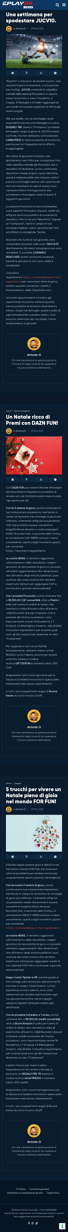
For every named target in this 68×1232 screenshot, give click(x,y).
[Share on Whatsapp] (41, 73)
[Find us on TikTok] (37, 1223)
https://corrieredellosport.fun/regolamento (33, 928)
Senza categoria (22, 411)
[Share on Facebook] (12, 73)
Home (9, 411)
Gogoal (17, 783)
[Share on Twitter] (27, 73)
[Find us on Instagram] (33, 1223)
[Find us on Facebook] (29, 1223)
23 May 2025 (37, 28)
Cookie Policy (53, 1193)
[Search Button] (57, 5)
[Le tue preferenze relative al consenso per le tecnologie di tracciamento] (62, 1226)
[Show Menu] (64, 5)
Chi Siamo (21, 1189)
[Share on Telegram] (55, 73)
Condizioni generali (39, 1189)
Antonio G (21, 28)
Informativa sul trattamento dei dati (25, 1193)
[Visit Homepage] (17, 5)
